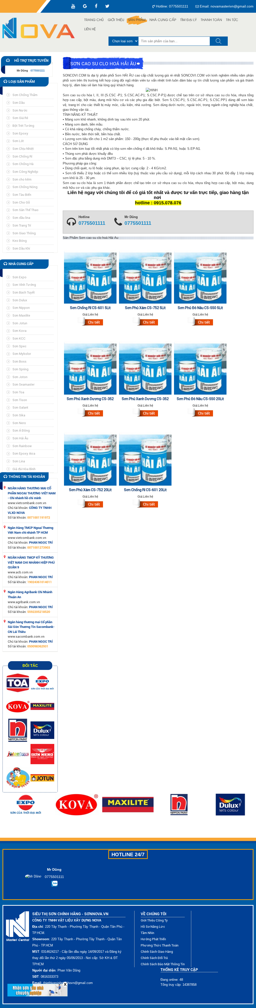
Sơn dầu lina (21, 218)
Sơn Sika (18, 415)
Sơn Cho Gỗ (21, 202)
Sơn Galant (20, 407)
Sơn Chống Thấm (25, 95)
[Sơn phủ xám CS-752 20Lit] (90, 504)
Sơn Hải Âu (20, 438)
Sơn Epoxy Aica (23, 453)
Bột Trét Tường (23, 126)
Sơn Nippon (21, 308)
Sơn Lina (18, 461)
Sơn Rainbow (22, 446)
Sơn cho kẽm (22, 179)
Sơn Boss (19, 361)
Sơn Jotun (19, 323)
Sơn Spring (20, 369)
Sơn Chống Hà (23, 164)
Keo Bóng (19, 241)
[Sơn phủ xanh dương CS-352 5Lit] (90, 413)
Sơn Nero (19, 423)
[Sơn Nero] (42, 754)
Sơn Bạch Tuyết (23, 292)
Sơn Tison (19, 400)
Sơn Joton (20, 377)
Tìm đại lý (188, 20)
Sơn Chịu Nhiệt (23, 149)
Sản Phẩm (137, 20)
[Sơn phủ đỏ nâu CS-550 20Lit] (200, 413)
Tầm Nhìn (147, 933)
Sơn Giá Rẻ (20, 118)
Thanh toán (211, 20)
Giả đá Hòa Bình (24, 469)
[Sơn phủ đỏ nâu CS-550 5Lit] (200, 322)
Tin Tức (232, 20)
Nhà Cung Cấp (163, 20)
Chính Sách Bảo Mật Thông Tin (163, 964)
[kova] (18, 706)
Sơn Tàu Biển (21, 195)
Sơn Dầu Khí (21, 248)
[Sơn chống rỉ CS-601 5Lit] (90, 322)
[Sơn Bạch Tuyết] (18, 777)
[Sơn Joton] (18, 754)
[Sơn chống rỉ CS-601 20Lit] (145, 504)
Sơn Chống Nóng (25, 187)
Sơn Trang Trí (21, 225)
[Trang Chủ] (38, 28)
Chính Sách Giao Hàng (157, 951)
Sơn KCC (19, 338)
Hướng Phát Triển (153, 939)
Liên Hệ (90, 29)
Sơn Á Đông (21, 430)
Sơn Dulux (19, 300)
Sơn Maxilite (21, 315)
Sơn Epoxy (20, 133)
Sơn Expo (19, 277)
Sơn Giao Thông (24, 233)
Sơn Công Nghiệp (25, 172)
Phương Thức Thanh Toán (159, 945)
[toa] (18, 682)
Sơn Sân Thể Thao (25, 210)
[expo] (42, 682)
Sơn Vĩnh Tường (24, 285)
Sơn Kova (19, 331)
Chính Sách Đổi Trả (154, 958)
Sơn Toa (18, 392)
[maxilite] (42, 706)
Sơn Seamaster (23, 384)
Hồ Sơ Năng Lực (153, 926)
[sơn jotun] (42, 777)
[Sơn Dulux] (42, 730)
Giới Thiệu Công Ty (154, 920)
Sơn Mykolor (21, 354)
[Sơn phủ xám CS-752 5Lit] (145, 322)
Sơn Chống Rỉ (22, 156)
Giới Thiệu (116, 20)
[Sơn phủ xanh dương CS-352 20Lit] (145, 413)
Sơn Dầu (18, 103)
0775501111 (91, 223)
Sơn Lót (18, 141)
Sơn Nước (20, 110)
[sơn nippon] (18, 730)
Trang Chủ (94, 20)
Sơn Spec (19, 346)
